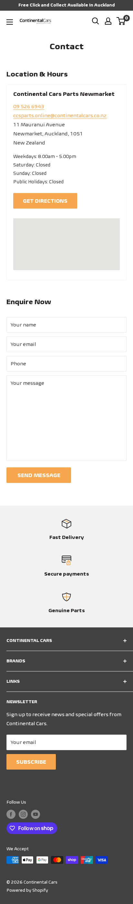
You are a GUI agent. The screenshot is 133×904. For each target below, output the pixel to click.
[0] (121, 21)
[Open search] (95, 21)
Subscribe (31, 762)
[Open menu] (9, 22)
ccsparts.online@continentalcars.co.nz (60, 115)
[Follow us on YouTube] (35, 814)
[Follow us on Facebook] (10, 814)
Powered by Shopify (27, 890)
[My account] (108, 21)
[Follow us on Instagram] (23, 814)
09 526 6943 (28, 106)
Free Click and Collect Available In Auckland (66, 5)
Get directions (45, 201)
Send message (38, 475)
